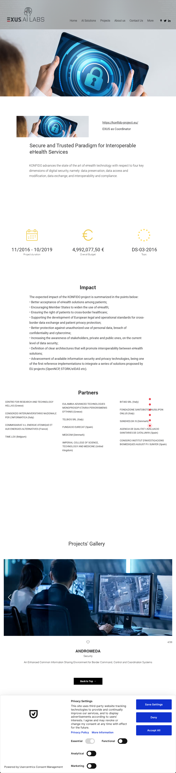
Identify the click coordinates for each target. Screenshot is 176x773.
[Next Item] (166, 597)
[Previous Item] (10, 597)
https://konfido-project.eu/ (120, 122)
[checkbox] (64, 642)
